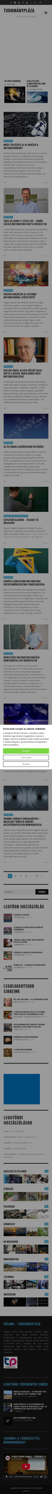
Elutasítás (26, 764)
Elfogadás (26, 751)
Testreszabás (26, 757)
